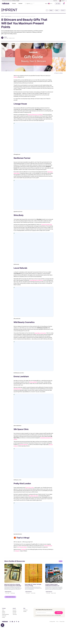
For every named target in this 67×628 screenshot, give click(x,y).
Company (4, 608)
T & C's (57, 621)
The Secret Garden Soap (46, 224)
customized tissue (48, 545)
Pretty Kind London (29, 487)
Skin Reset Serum (17, 388)
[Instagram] (10, 621)
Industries (20, 3)
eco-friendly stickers (22, 547)
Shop (24, 608)
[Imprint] (9, 10)
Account (14, 608)
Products (14, 3)
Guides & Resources (8, 16)
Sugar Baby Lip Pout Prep (40, 333)
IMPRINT (2, 16)
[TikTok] (14, 621)
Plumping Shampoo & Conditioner (35, 114)
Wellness (15, 77)
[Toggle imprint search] (47, 10)
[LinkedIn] (18, 621)
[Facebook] (12, 621)
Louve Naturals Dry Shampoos (36, 280)
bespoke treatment (23, 444)
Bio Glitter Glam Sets (33, 495)
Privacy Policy (58, 615)
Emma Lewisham (33, 382)
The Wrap (23, 549)
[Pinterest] (16, 621)
